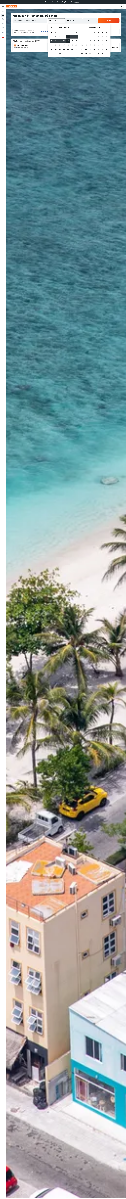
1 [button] (55, 37)
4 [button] (106, 37)
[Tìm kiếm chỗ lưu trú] (3, 15)
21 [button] (51, 49)
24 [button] (64, 49)
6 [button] (76, 37)
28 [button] (51, 53)
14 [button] (51, 45)
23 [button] (60, 49)
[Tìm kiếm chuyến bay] (3, 11)
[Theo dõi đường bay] (3, 27)
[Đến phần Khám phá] (3, 24)
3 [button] (102, 37)
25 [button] (68, 49)
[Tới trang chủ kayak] (11, 6)
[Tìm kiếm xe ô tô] (3, 19)
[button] (124, 2)
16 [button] (60, 45)
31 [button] (102, 53)
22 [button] (55, 49)
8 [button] (55, 41)
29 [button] (55, 53)
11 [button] (68, 41)
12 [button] (72, 41)
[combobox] (31, 20)
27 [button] (76, 49)
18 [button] (68, 45)
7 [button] (51, 41)
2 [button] (59, 37)
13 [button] (76, 41)
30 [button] (60, 53)
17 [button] (64, 45)
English (77, 2)
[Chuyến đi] (3, 32)
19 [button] (72, 45)
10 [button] (64, 41)
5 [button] (72, 37)
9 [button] (59, 41)
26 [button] (72, 49)
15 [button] (55, 45)
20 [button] (76, 45)
